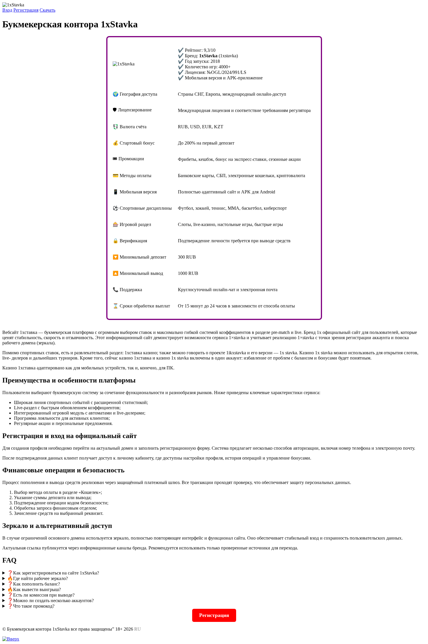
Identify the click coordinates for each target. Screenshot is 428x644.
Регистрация (25, 10)
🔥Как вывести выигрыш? (34, 589)
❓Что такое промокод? (30, 606)
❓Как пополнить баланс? (33, 583)
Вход (7, 10)
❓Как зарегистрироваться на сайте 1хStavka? (53, 572)
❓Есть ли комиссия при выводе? (41, 595)
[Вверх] (10, 638)
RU (137, 629)
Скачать (47, 10)
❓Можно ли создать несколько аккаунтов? (50, 600)
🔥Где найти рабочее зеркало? (37, 578)
